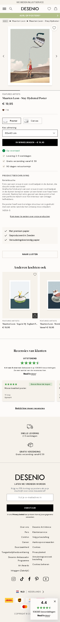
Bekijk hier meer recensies (30, 408)
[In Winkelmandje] (35, 315)
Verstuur (30, 508)
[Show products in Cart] (55, 8)
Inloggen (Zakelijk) (20, 570)
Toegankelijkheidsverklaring (15, 552)
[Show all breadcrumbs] (5, 21)
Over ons (24, 527)
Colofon (25, 537)
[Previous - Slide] (3, 56)
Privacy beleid (18, 514)
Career (25, 542)
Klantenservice (39, 532)
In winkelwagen (30, 142)
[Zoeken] (11, 8)
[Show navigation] (4, 8)
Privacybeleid (39, 552)
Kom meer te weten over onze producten (30, 216)
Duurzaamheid (22, 547)
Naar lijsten (30, 254)
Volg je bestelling (40, 537)
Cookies (36, 547)
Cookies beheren (40, 564)
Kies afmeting (9, 127)
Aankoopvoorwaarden (43, 542)
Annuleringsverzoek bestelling (42, 558)
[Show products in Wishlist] (49, 8)
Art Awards (23, 565)
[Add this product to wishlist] (54, 27)
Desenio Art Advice (41, 527)
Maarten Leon (19, 21)
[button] (44, 609)
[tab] (10, 89)
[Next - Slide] (56, 56)
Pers (27, 532)
